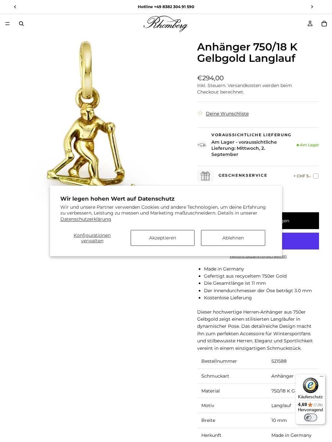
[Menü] (7, 23)
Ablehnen (233, 238)
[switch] (310, 417)
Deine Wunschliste (227, 113)
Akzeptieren (162, 238)
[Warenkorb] (324, 24)
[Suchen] (21, 24)
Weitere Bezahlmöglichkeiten (258, 256)
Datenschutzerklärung (85, 219)
